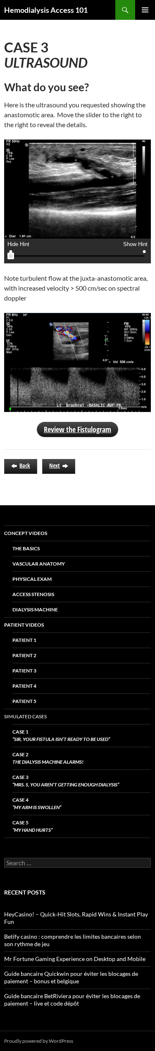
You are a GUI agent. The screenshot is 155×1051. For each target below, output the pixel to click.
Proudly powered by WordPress (38, 1041)
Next (54, 465)
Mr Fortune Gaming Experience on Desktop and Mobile (74, 958)
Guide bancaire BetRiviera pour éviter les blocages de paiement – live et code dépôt (72, 999)
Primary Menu (145, 10)
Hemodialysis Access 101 (46, 9)
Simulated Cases (25, 716)
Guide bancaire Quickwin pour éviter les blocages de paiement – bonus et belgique (71, 977)
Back (24, 465)
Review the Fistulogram (77, 429)
